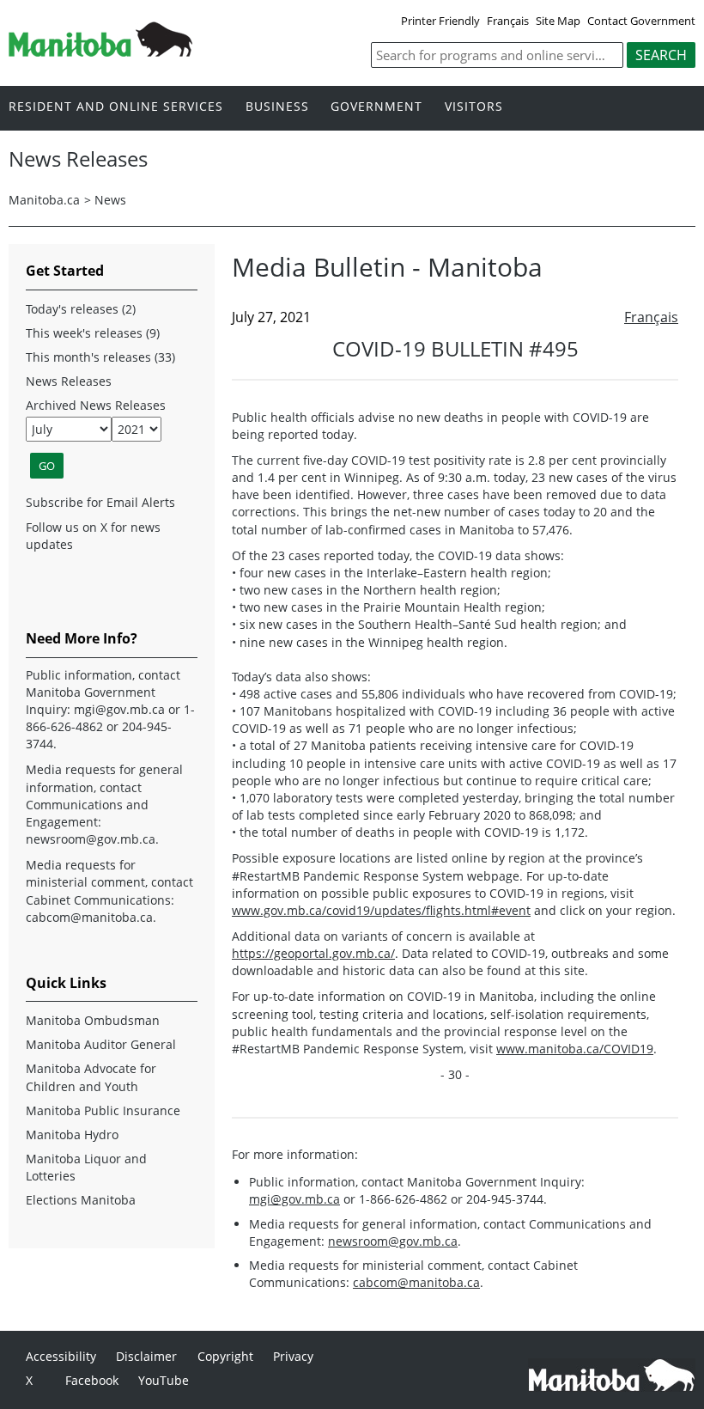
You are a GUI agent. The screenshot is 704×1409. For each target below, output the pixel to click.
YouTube (163, 1380)
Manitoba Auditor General (101, 1044)
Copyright (225, 1356)
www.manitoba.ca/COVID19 (574, 1048)
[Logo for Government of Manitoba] (100, 51)
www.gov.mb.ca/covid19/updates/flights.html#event (381, 910)
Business (277, 107)
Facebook (91, 1380)
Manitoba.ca (44, 200)
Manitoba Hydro (72, 1134)
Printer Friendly (440, 20)
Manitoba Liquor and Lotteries (86, 1167)
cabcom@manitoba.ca (416, 1282)
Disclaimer (146, 1356)
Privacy (293, 1356)
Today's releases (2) (81, 309)
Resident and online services (116, 107)
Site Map (558, 20)
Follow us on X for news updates (93, 535)
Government (376, 107)
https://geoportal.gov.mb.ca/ (313, 953)
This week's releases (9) (93, 333)
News (110, 200)
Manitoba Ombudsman (93, 1020)
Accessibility (61, 1356)
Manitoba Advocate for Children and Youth (91, 1077)
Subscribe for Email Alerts (100, 502)
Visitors (474, 107)
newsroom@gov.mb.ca (393, 1241)
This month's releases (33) (100, 357)
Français (508, 20)
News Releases (69, 381)
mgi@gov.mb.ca (294, 1199)
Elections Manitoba (81, 1200)
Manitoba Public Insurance (103, 1110)
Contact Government (641, 20)
